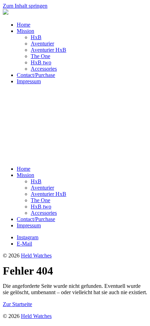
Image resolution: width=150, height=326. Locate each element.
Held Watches (36, 255)
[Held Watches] (5, 13)
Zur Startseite (17, 304)
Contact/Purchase (36, 75)
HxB (36, 37)
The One (40, 56)
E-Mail (24, 244)
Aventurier (42, 44)
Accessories (44, 69)
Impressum (29, 81)
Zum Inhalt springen (25, 6)
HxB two (41, 62)
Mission (25, 31)
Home (23, 25)
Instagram (27, 237)
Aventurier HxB (48, 50)
